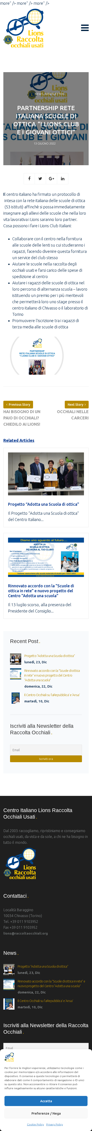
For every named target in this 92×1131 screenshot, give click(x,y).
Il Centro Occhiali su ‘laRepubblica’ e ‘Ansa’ (52, 695)
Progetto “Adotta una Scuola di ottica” (49, 656)
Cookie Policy (35, 1124)
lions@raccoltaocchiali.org (25, 933)
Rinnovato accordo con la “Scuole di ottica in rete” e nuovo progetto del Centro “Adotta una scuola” (52, 675)
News (39, 93)
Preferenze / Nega (46, 1113)
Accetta (46, 1101)
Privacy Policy (54, 1124)
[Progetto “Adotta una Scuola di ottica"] (46, 476)
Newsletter (54, 93)
